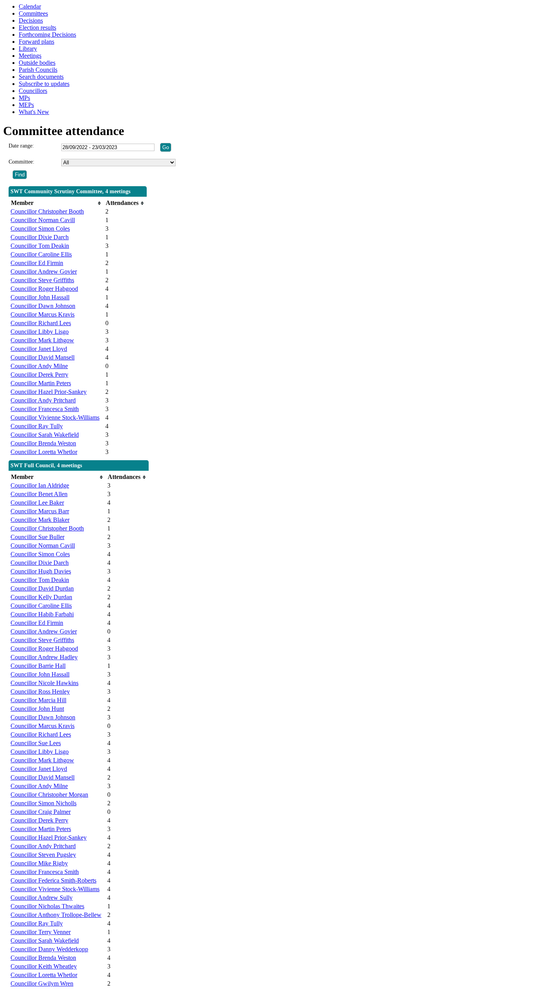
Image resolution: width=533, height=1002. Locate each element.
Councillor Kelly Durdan (41, 597)
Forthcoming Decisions (47, 34)
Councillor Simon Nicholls (43, 803)
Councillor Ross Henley (40, 691)
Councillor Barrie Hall (38, 665)
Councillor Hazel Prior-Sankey (49, 391)
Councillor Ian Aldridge (40, 485)
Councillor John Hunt (37, 708)
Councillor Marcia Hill (38, 700)
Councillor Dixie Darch (40, 237)
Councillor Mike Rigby (39, 863)
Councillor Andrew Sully (42, 897)
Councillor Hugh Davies (41, 571)
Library (28, 48)
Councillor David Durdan (42, 588)
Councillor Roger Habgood (44, 288)
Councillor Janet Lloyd (39, 348)
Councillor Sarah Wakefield (45, 434)
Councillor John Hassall (40, 297)
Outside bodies (37, 62)
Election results (37, 27)
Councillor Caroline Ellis (41, 254)
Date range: (21, 146)
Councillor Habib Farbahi (42, 614)
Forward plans (36, 41)
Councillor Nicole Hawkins (44, 683)
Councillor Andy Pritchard (43, 400)
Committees (33, 13)
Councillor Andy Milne (39, 366)
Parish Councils (38, 69)
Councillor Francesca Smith (45, 409)
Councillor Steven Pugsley (43, 854)
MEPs (26, 104)
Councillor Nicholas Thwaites (47, 906)
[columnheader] (56, 203)
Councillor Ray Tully (37, 426)
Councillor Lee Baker (37, 502)
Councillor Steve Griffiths (42, 280)
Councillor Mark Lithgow (42, 340)
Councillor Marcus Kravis (43, 314)
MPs (24, 97)
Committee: (21, 162)
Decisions (31, 20)
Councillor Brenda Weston (43, 443)
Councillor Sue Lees (36, 743)
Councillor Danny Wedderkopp (49, 949)
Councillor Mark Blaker (40, 519)
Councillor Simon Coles (40, 228)
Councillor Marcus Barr (40, 511)
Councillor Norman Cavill (43, 220)
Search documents (41, 76)
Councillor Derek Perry (39, 374)
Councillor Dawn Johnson (43, 306)
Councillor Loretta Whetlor (44, 451)
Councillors (33, 90)
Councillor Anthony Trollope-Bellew (56, 914)
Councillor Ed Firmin (37, 263)
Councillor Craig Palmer (41, 811)
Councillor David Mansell (43, 357)
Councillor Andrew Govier (44, 271)
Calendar (30, 6)
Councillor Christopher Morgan (49, 794)
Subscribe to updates (44, 83)
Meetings (30, 55)
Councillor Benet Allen (39, 494)
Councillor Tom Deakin (40, 245)
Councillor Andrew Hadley (44, 657)
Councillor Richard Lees (41, 323)
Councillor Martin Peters (41, 383)
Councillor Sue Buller (37, 537)
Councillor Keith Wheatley (44, 966)
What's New (34, 112)
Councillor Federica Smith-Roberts (53, 880)
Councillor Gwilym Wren (42, 983)
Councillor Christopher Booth (47, 211)
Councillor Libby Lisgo (40, 331)
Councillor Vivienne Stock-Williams (55, 417)
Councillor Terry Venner (41, 932)
